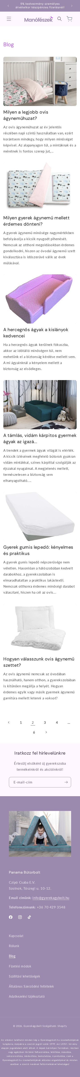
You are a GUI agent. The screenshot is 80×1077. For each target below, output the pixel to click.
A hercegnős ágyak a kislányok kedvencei (35, 333)
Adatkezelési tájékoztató (27, 996)
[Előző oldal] (9, 722)
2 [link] (33, 722)
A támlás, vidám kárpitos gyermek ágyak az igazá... (39, 438)
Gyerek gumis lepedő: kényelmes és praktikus (38, 550)
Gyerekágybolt (33, 1025)
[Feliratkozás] (66, 782)
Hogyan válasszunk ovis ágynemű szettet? (38, 662)
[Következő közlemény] (72, 6)
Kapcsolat (16, 936)
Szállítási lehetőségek (24, 976)
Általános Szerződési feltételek (31, 986)
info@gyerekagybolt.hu (50, 898)
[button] (9, 19)
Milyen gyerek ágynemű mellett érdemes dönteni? (36, 221)
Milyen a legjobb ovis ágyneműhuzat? (25, 115)
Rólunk (14, 946)
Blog (12, 956)
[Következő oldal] (46, 732)
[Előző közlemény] (8, 6)
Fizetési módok (20, 966)
